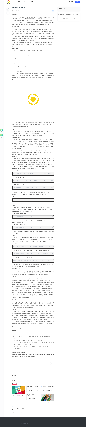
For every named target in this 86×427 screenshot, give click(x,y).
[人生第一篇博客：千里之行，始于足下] (33, 395)
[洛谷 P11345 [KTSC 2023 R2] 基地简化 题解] (47, 397)
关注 (53, 10)
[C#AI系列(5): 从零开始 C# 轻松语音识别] (47, 387)
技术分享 (31, 1)
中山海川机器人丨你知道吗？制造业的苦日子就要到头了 (68, 14)
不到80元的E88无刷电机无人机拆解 (36, 390)
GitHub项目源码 (17, 328)
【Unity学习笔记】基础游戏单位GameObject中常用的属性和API (68, 18)
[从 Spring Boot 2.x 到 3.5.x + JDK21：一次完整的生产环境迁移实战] (18, 408)
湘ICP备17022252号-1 (24, 423)
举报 (52, 363)
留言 (23, 421)
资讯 (25, 1)
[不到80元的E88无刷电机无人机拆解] (33, 387)
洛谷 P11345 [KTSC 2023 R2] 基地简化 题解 (52, 403)
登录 (77, 1)
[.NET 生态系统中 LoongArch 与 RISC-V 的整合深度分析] (18, 389)
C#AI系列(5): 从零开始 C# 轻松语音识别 (51, 390)
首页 (19, 1)
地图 (25, 421)
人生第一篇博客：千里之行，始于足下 (36, 398)
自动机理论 (30, 22)
